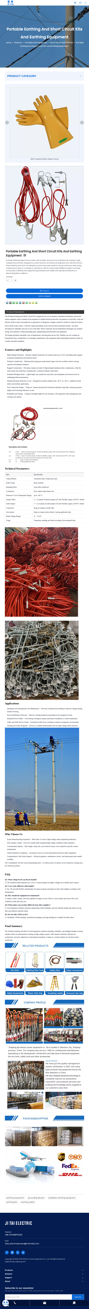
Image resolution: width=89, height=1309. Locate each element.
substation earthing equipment (62, 1198)
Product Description (15, 312)
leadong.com (21, 1262)
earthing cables (28, 1202)
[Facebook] (7, 1253)
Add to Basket (44, 296)
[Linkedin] (12, 1253)
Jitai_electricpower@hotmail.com (22, 1243)
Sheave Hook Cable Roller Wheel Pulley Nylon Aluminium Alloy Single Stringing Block (44, 159)
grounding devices (36, 1198)
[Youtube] (23, 1253)
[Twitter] (18, 1253)
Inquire (46, 291)
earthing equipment (15, 1198)
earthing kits (11, 1202)
